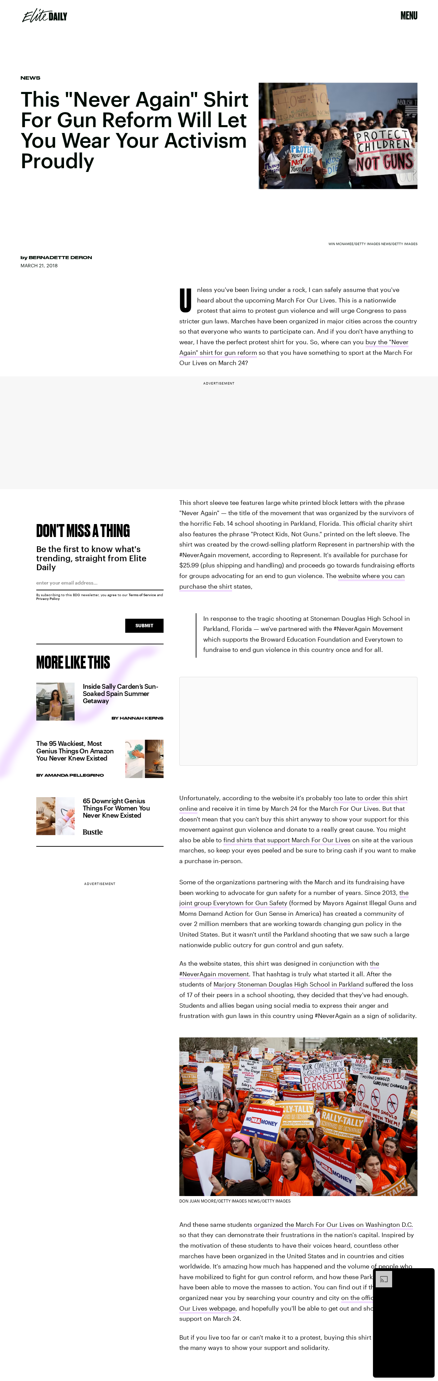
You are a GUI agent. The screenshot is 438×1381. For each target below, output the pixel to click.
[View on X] (298, 721)
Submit (144, 625)
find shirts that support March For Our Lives (286, 840)
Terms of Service (142, 595)
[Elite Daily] (45, 15)
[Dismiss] (427, 1274)
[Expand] (380, 1274)
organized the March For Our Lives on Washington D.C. (333, 1224)
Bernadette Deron (60, 257)
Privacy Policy (48, 598)
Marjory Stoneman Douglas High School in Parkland (289, 984)
